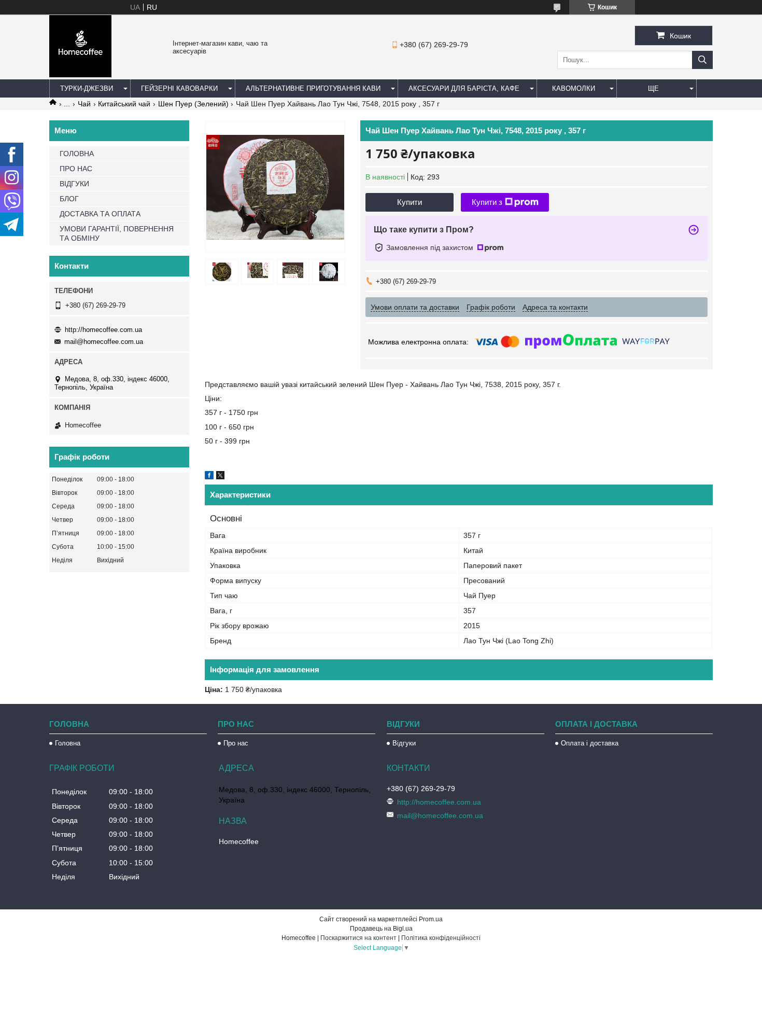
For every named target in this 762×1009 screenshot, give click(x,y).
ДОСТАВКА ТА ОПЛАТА (100, 214)
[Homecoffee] (80, 75)
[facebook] (209, 477)
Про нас (235, 743)
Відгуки (404, 743)
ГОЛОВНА (77, 153)
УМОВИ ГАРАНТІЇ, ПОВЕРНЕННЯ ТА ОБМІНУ (117, 233)
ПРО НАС (76, 168)
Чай (84, 104)
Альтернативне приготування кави (313, 88)
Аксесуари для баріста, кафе (463, 88)
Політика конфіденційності (441, 938)
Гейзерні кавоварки (179, 88)
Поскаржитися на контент (358, 938)
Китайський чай (124, 104)
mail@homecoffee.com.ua (103, 341)
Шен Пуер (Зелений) (193, 104)
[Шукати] (702, 60)
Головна (67, 743)
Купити (409, 202)
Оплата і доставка (589, 743)
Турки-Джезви (86, 88)
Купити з (487, 202)
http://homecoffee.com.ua (103, 330)
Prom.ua (431, 919)
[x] (220, 477)
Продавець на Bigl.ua (381, 928)
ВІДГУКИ (74, 183)
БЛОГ (69, 199)
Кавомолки (573, 88)
